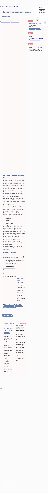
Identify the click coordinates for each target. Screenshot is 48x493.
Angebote (41, 10)
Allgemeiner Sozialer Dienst (9, 487)
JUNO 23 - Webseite (35, 40)
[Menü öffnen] (45, 22)
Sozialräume (42, 9)
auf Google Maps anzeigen (35, 29)
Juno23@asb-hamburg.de (36, 38)
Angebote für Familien (8, 482)
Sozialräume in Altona (8, 484)
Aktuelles (41, 13)
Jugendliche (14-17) (18, 306)
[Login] (41, 17)
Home (40, 7)
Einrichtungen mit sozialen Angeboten (12, 485)
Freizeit (5, 307)
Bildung (9, 307)
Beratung (13, 307)
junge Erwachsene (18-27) (9, 306)
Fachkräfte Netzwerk (8, 489)
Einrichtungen (42, 12)
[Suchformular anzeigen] (37, 20)
